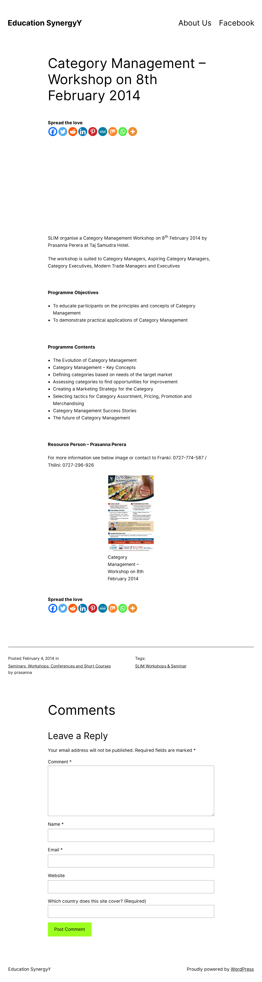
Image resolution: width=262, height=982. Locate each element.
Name (56, 824)
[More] (132, 131)
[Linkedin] (82, 131)
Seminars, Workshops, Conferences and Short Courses (59, 666)
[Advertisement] (131, 192)
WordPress (242, 969)
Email (55, 849)
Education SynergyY (45, 22)
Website (56, 875)
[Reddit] (72, 131)
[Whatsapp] (122, 131)
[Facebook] (52, 131)
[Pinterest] (92, 131)
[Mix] (112, 131)
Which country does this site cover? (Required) (97, 901)
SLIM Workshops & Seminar (161, 666)
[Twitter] (62, 131)
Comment (60, 761)
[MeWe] (102, 131)
